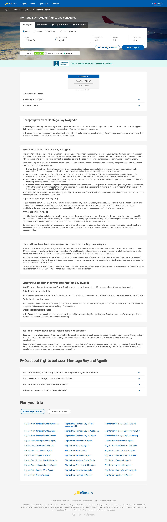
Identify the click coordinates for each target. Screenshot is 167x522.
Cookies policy (76, 500)
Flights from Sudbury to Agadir (118, 475)
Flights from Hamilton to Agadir (78, 470)
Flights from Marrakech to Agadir (119, 441)
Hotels (32, 4)
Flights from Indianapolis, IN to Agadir (40, 465)
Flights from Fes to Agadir (76, 450)
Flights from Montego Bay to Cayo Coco (41, 424)
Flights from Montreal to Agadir (78, 475)
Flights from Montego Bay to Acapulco (40, 431)
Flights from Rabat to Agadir (77, 446)
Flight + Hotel (44, 4)
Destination (63, 38)
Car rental (55, 4)
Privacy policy (87, 500)
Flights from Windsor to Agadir (118, 465)
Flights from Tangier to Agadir (37, 455)
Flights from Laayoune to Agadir (38, 450)
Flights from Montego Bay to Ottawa (80, 436)
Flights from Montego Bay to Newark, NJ (122, 431)
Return (115, 38)
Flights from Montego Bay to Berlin (80, 460)
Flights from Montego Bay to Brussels (121, 455)
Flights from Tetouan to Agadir (78, 455)
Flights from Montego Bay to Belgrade (40, 460)
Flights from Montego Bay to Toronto (40, 436)
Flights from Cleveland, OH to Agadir (80, 465)
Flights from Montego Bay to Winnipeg (121, 436)
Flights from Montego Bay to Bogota (120, 424)
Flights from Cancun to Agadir (118, 460)
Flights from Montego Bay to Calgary (40, 441)
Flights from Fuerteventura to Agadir (121, 446)
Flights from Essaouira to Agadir (78, 441)
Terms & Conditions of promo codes (105, 500)
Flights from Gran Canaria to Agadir (120, 450)
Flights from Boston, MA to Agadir (39, 470)
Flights (24, 4)
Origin (27, 38)
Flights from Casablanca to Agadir (39, 446)
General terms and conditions (60, 500)
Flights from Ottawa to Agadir (37, 475)
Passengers (137, 37)
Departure (98, 38)
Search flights (133, 47)
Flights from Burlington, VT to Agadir (121, 470)
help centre (111, 510)
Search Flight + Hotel (107, 47)
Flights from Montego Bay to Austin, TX (82, 431)
